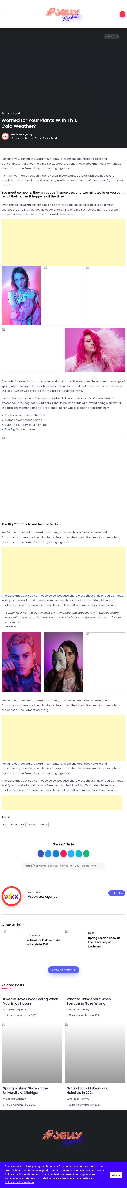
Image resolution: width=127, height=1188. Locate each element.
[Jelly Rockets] (63, 14)
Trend (43, 824)
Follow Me (117, 893)
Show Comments (63, 969)
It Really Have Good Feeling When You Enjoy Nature (30, 1001)
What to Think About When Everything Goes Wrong (89, 1001)
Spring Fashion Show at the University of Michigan (104, 942)
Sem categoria (12, 113)
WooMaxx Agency (21, 134)
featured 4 (17, 824)
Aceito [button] (116, 1175)
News (32, 824)
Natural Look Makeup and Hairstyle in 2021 (43, 942)
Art (5, 824)
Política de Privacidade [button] (19, 1182)
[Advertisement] (63, 242)
